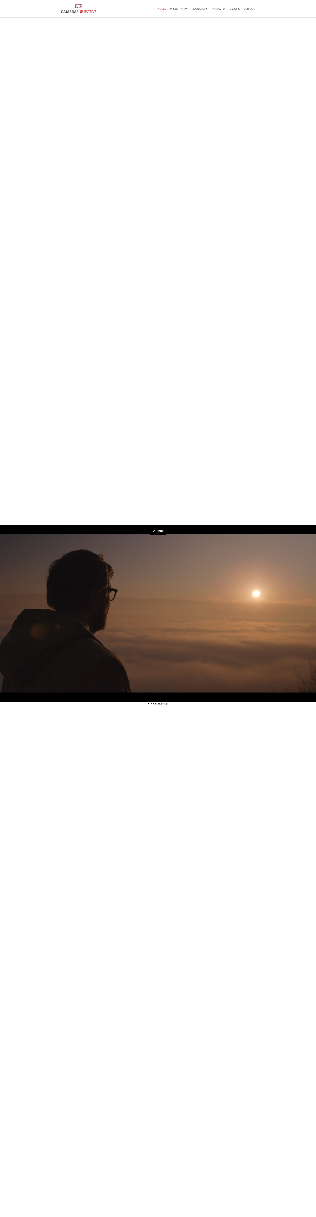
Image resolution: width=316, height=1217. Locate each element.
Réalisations (200, 8)
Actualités (219, 8)
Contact (249, 8)
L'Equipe (235, 8)
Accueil (161, 8)
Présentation (178, 8)
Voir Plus (158, 1200)
